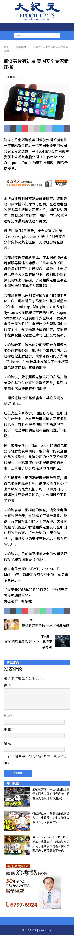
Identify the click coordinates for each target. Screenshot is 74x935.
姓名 (7, 715)
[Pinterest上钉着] (25, 128)
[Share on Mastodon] (49, 128)
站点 (7, 742)
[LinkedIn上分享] (19, 128)
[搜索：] (34, 35)
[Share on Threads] (67, 128)
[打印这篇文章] (37, 128)
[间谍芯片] (37, 119)
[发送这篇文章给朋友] (31, 128)
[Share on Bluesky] (61, 128)
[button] (69, 27)
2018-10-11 (12, 76)
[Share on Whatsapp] (43, 128)
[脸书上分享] (7, 128)
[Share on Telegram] (55, 128)
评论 (7, 685)
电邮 (7, 729)
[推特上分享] (13, 128)
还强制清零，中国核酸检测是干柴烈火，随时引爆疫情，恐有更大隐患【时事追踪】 (50, 794)
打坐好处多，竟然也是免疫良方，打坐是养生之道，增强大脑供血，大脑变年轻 (50, 818)
